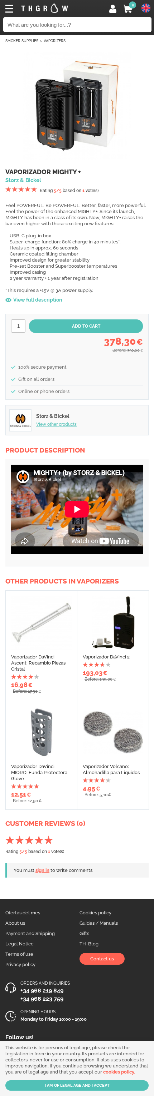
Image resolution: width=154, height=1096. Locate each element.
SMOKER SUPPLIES (21, 41)
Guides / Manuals (99, 923)
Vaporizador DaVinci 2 (106, 657)
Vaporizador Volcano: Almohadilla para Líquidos (111, 769)
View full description (37, 300)
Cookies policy (95, 912)
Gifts (84, 933)
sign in (42, 870)
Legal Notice (19, 943)
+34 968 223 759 (41, 998)
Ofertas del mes (22, 912)
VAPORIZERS (55, 41)
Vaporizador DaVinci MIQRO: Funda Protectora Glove (39, 772)
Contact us (102, 958)
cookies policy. (119, 1072)
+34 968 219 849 (41, 990)
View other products (56, 424)
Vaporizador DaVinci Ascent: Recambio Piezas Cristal (38, 663)
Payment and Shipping (30, 933)
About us (15, 923)
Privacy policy (20, 964)
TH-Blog (89, 943)
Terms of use (19, 954)
